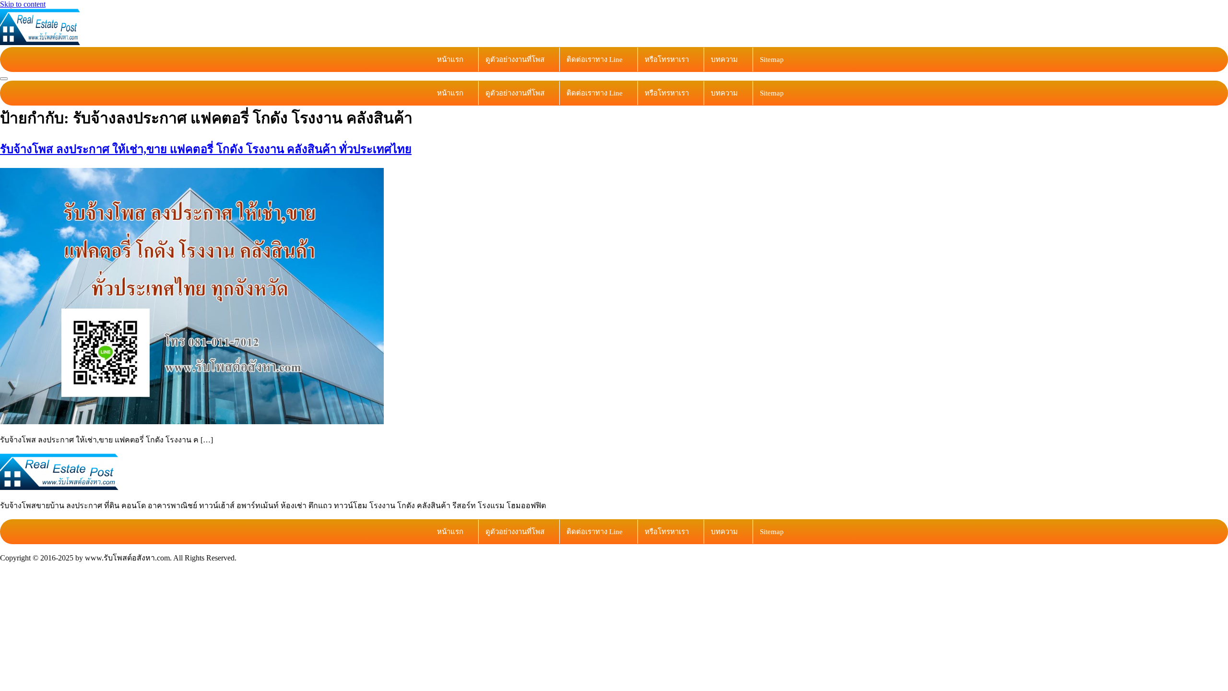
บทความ (724, 59)
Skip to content (23, 4)
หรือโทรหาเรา (667, 59)
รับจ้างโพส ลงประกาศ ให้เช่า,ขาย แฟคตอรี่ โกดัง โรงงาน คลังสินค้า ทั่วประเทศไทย (206, 149)
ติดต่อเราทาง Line (595, 59)
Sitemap (772, 59)
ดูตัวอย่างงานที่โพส (514, 59)
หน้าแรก (450, 59)
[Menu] (4, 78)
